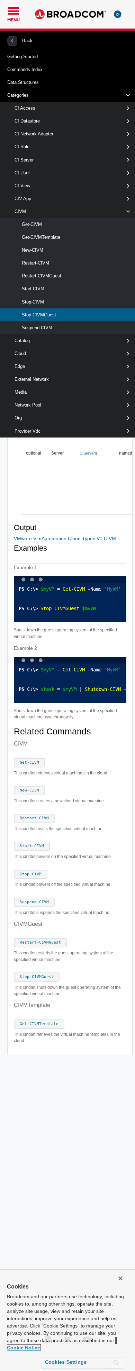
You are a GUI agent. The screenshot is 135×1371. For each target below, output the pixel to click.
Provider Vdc (27, 431)
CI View (22, 185)
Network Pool (28, 405)
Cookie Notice (23, 1347)
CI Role (22, 146)
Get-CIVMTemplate (41, 237)
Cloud (20, 353)
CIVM (20, 211)
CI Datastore (27, 121)
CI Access (25, 108)
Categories (18, 95)
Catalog (22, 340)
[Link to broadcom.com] (70, 14)
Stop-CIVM (33, 302)
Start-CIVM (33, 288)
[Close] (120, 1278)
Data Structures (23, 82)
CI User (22, 172)
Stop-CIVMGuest (39, 314)
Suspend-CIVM (37, 327)
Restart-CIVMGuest (41, 275)
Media (21, 392)
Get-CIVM (32, 224)
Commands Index (25, 69)
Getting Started (22, 56)
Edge (20, 366)
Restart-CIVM (35, 263)
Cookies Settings (66, 1362)
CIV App (23, 198)
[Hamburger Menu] (13, 10)
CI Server (24, 160)
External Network (32, 379)
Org (18, 417)
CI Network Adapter (34, 133)
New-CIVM (32, 250)
